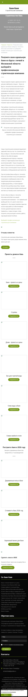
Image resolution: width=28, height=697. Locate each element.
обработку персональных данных (16, 644)
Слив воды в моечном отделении (11, 602)
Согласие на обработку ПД (19, 681)
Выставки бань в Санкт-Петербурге (14, 662)
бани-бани (14, 8)
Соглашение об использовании (8, 692)
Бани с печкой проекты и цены (10, 583)
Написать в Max (14, 22)
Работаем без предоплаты (9, 604)
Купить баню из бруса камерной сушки (12, 591)
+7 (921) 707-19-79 (14, 20)
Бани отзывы (5, 611)
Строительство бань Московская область (13, 596)
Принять (6, 695)
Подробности (14, 286)
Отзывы (5, 247)
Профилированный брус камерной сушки (13, 593)
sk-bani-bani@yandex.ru (9, 671)
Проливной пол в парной (8, 607)
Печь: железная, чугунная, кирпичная (12, 600)
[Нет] (12, 695)
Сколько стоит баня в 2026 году (10, 585)
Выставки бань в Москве (10, 660)
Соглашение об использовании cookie (11, 679)
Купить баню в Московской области (12, 589)
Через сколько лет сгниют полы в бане (13, 598)
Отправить (6, 649)
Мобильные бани (6, 609)
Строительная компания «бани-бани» (12, 621)
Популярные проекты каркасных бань (12, 623)
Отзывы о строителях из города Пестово (13, 625)
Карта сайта (8, 683)
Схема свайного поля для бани (10, 587)
